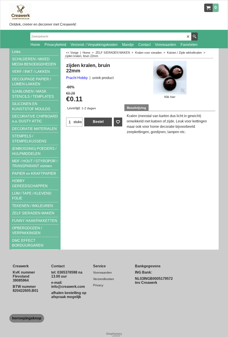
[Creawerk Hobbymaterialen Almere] (42, 12)
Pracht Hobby (77, 78)
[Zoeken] (194, 36)
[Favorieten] (118, 122)
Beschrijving (136, 108)
